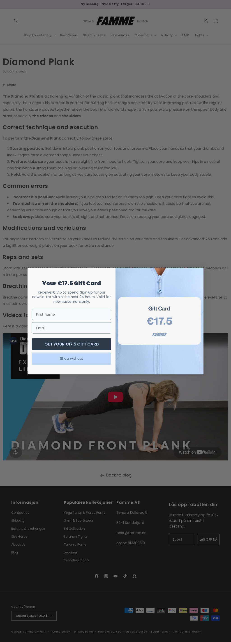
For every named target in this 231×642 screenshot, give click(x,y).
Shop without (71, 358)
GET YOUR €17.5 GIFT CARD (71, 344)
